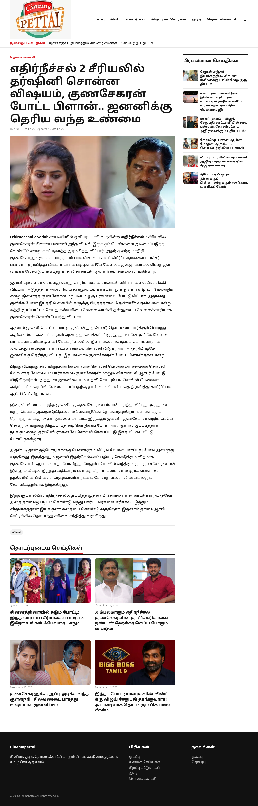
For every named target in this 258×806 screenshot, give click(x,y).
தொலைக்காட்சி (222, 19)
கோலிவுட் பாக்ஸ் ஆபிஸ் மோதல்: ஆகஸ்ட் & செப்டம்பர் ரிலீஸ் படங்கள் (222, 144)
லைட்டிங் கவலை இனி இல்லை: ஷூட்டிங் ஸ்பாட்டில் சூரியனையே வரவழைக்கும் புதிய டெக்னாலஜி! (221, 101)
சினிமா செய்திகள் (128, 19)
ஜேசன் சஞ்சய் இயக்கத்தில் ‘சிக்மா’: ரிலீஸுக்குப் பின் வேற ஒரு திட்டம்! (100, 43)
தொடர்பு (198, 762)
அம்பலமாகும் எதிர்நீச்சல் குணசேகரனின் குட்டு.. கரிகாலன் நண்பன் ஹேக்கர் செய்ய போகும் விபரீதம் (131, 620)
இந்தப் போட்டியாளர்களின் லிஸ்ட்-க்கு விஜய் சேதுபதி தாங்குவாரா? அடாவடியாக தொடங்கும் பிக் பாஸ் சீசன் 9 (132, 702)
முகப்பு (98, 19)
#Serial (16, 532)
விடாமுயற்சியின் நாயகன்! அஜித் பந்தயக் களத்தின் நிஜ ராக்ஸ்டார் (223, 161)
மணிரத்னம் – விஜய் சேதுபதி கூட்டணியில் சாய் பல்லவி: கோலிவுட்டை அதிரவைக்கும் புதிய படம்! (224, 124)
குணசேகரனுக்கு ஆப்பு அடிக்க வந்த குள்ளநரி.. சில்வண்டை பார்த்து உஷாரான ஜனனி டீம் (49, 699)
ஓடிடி (196, 19)
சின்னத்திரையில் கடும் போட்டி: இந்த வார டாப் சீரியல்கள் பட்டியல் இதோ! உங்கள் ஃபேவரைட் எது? (47, 618)
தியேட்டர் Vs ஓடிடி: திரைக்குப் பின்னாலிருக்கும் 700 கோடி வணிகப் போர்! (224, 180)
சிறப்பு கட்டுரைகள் (168, 19)
